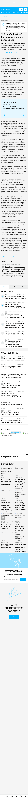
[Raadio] (12, 796)
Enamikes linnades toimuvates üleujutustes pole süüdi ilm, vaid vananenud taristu (13, 269)
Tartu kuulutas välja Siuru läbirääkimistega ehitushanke (7, 545)
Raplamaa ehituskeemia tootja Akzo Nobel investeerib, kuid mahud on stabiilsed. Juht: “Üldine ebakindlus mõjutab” (13, 375)
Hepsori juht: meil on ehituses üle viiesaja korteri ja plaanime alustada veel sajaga (10, 412)
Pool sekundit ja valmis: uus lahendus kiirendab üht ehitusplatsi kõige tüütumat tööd (15, 306)
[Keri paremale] (23, 115)
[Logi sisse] (25, 796)
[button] (10, 579)
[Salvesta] (26, 294)
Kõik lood (8, 12)
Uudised (7, 321)
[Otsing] (16, 796)
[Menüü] (2, 796)
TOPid (14, 12)
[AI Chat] (21, 796)
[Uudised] (7, 796)
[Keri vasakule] (4, 115)
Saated (3, 408)
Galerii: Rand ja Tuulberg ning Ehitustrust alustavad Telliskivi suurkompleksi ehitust (20, 505)
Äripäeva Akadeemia (6, 454)
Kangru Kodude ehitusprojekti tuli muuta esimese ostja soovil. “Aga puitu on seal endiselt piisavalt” (15, 325)
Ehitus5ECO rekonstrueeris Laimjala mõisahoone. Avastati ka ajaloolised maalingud (10, 385)
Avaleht (3, 12)
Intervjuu (4, 372)
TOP (6, 294)
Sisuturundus (9, 264)
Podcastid (19, 12)
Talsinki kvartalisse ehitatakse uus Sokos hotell (7, 526)
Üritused (25, 12)
